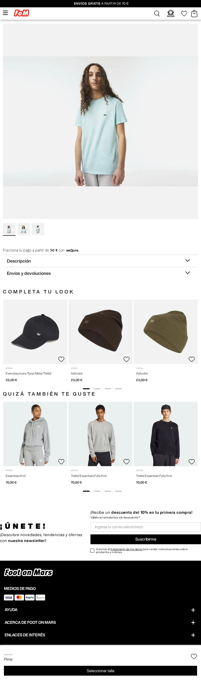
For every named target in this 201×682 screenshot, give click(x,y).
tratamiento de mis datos (126, 549)
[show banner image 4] (119, 388)
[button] (157, 13)
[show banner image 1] (86, 388)
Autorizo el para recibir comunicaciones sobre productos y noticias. (142, 551)
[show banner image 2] (97, 388)
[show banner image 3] (108, 388)
